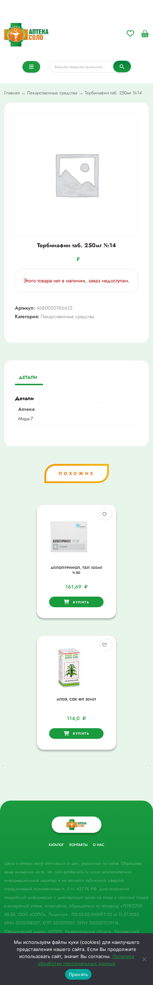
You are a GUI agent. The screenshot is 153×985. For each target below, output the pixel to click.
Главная (12, 92)
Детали (28, 377)
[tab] (28, 378)
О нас (98, 844)
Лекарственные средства (52, 92)
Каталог (56, 844)
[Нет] (144, 959)
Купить (81, 602)
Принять (78, 974)
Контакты (78, 844)
